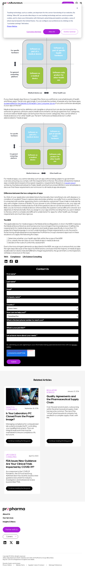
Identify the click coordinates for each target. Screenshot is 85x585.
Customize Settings (34, 32)
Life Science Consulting (32, 257)
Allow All (52, 32)
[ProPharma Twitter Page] (11, 543)
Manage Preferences (55, 565)
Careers (9, 537)
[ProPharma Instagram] (17, 543)
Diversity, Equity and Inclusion (11, 563)
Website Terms (20, 565)
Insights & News (9, 522)
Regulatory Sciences (52, 391)
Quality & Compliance (11, 409)
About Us (6, 514)
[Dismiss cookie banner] (77, 8)
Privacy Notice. (12, 26)
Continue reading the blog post (19, 441)
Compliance (15, 257)
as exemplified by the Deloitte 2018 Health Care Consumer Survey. (29, 103)
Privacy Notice (7, 565)
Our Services (8, 518)
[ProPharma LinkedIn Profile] (5, 543)
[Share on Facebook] (11, 262)
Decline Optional (69, 32)
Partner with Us (12, 530)
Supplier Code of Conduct (36, 565)
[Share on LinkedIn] (6, 262)
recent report (70, 183)
